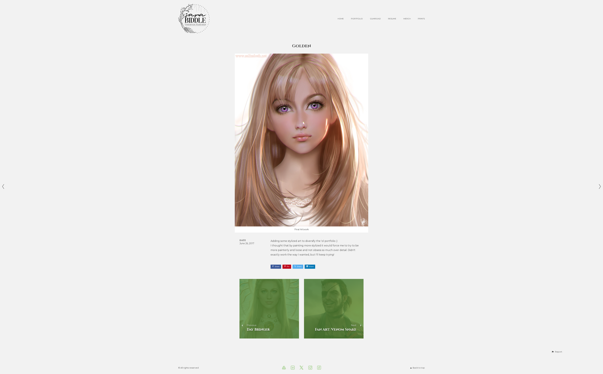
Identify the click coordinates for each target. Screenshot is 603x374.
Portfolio (357, 18)
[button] (556, 352)
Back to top (419, 367)
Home (341, 18)
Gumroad (375, 18)
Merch (407, 18)
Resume (392, 18)
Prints (421, 18)
